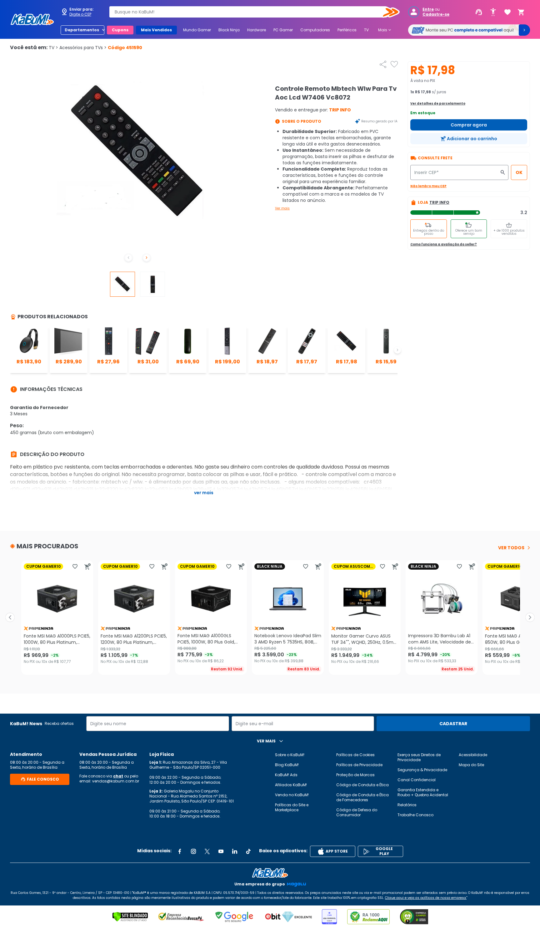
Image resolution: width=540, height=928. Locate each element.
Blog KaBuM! (287, 764)
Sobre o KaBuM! (289, 754)
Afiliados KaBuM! (291, 784)
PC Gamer (283, 30)
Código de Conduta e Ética (362, 784)
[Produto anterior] (10, 618)
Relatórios (407, 805)
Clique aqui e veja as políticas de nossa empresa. (426, 897)
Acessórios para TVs (83, 47)
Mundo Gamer (197, 30)
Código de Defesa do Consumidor (356, 812)
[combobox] (250, 12)
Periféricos (347, 30)
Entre (428, 9)
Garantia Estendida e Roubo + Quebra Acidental (423, 792)
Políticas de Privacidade (359, 764)
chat (118, 776)
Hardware (256, 30)
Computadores (315, 30)
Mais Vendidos (156, 30)
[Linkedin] (234, 851)
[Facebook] (179, 851)
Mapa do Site (471, 764)
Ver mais (282, 208)
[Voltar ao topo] (270, 873)
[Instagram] (193, 851)
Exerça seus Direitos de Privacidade (419, 757)
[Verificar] (130, 917)
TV (366, 30)
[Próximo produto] (530, 618)
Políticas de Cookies (355, 754)
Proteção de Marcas (355, 774)
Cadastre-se (435, 14)
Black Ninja (229, 30)
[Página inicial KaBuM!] (32, 19)
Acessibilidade (473, 754)
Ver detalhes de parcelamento (437, 103)
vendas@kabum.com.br (115, 781)
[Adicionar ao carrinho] (87, 566)
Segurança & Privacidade (422, 769)
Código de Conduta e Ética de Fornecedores (362, 797)
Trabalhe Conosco (415, 815)
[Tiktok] (248, 851)
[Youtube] (221, 851)
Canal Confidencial (417, 779)
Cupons (120, 30)
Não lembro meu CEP (428, 186)
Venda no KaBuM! (292, 794)
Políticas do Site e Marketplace (291, 807)
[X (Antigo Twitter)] (207, 851)
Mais (385, 30)
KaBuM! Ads (286, 774)
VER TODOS (511, 548)
